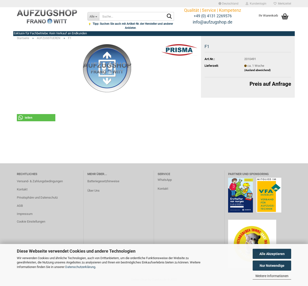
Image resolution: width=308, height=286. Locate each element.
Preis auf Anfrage (270, 84)
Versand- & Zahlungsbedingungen (40, 181)
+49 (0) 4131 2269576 (213, 16)
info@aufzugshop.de (212, 21)
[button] (228, 3)
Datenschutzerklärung (80, 267)
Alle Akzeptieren (272, 254)
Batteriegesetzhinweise (103, 181)
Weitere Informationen (272, 276)
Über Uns (93, 190)
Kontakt (22, 189)
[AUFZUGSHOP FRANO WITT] (48, 16)
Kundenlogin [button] (257, 3)
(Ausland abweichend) (257, 70)
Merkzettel (283, 3)
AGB (20, 205)
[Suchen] (169, 16)
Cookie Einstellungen (31, 221)
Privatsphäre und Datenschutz (37, 197)
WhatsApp (165, 180)
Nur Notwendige (272, 266)
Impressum (24, 214)
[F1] (107, 68)
